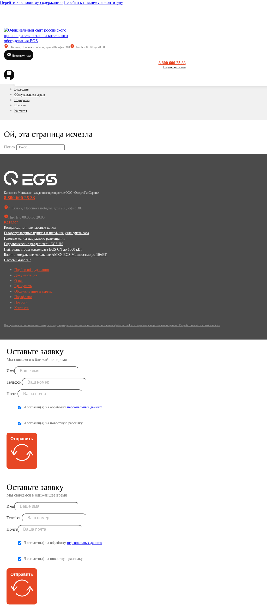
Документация (25, 275)
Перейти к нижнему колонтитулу (93, 2)
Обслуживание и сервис (29, 94)
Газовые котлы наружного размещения (34, 238)
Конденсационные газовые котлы (30, 227)
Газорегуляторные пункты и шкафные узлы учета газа (46, 233)
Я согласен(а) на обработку (62, 407)
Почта (12, 393)
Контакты (20, 111)
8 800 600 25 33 (172, 63)
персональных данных (84, 407)
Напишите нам (21, 56)
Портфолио (21, 100)
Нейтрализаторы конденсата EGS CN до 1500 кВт (43, 249)
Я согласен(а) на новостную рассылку (53, 423)
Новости (20, 105)
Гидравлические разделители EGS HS (33, 244)
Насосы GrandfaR (17, 260)
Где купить (21, 89)
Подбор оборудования (31, 270)
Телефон (14, 382)
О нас (18, 281)
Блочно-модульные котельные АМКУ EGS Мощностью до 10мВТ (55, 255)
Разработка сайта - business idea (199, 325)
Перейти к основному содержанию (31, 2)
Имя (10, 370)
